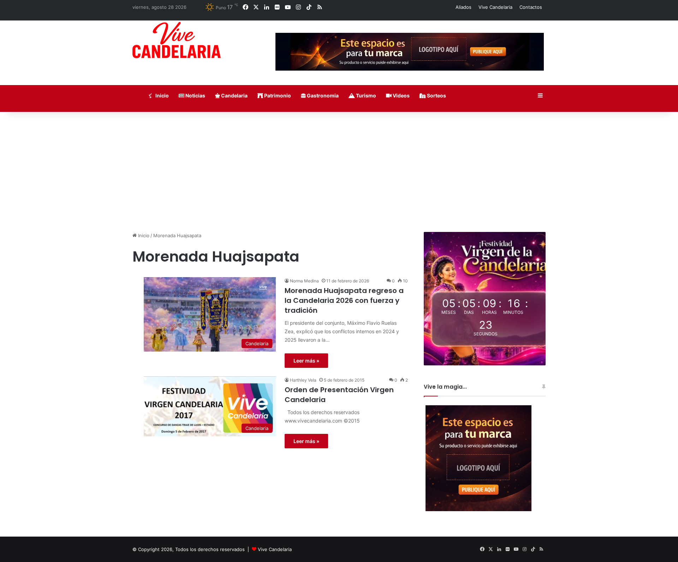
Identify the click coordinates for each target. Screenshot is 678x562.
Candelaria (234, 95)
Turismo (365, 95)
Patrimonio (277, 95)
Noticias (194, 95)
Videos (401, 95)
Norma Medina (304, 280)
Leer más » (306, 361)
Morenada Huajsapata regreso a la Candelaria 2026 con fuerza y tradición (344, 300)
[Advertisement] (339, 171)
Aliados (463, 7)
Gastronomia (322, 95)
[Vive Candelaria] (176, 40)
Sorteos (436, 95)
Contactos (530, 7)
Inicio (161, 95)
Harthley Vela (303, 380)
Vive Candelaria (495, 7)
